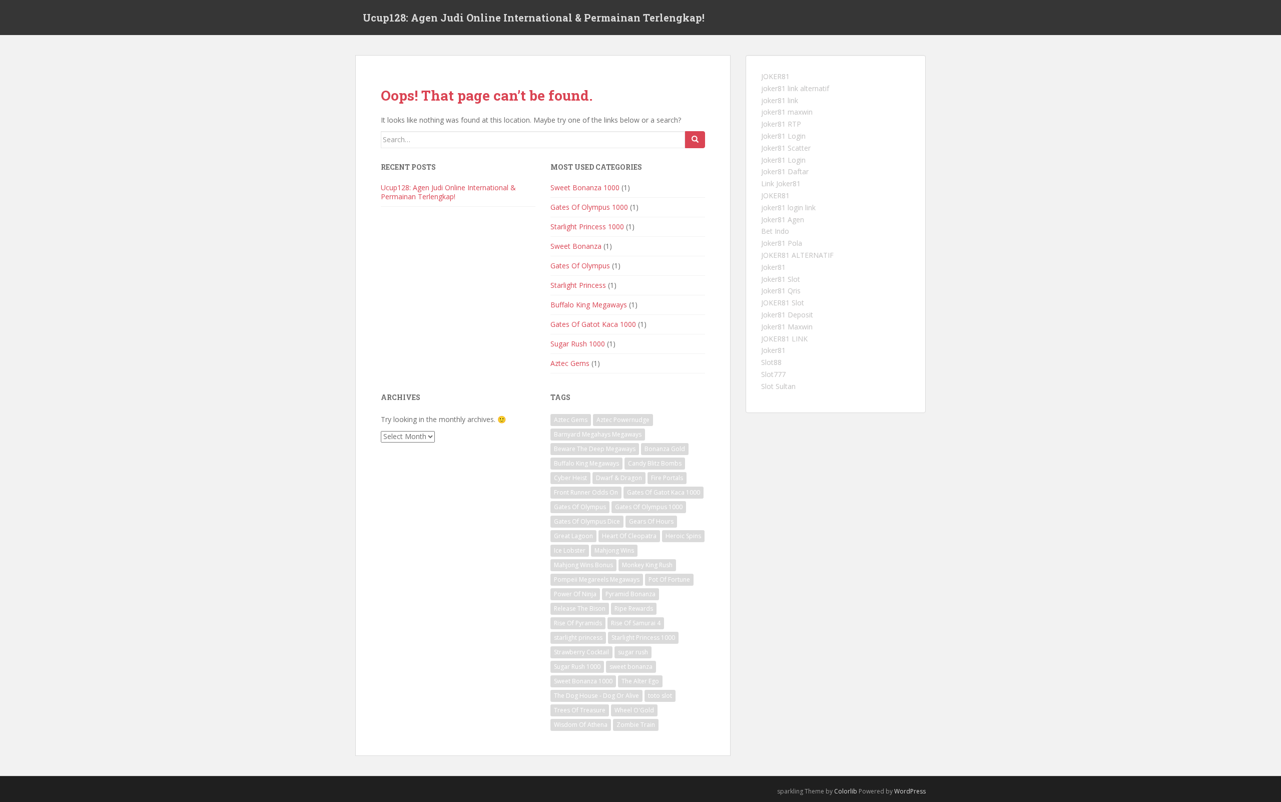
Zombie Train (635, 724)
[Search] (695, 139)
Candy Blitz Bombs (655, 463)
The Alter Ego (640, 681)
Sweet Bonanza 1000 (584, 187)
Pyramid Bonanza (630, 594)
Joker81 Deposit (787, 314)
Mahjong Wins (614, 550)
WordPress (910, 791)
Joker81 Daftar (785, 171)
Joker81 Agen (782, 219)
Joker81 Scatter (786, 148)
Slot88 (771, 362)
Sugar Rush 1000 (577, 343)
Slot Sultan (778, 386)
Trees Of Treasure (579, 710)
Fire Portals (667, 478)
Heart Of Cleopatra (629, 536)
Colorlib (845, 791)
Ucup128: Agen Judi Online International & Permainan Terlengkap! (534, 17)
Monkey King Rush (647, 565)
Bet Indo (775, 231)
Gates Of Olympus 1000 (589, 207)
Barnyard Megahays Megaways (598, 434)
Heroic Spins (683, 536)
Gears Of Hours (651, 521)
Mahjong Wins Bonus (583, 565)
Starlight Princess (578, 285)
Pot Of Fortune (669, 579)
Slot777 (773, 374)
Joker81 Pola (781, 243)
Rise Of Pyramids (578, 623)
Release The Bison (579, 608)
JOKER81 (775, 76)
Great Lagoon (573, 536)
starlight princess (578, 637)
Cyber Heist (570, 478)
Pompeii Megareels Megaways (596, 579)
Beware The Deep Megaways (594, 449)
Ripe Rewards (633, 608)
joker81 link (779, 100)
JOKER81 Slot (782, 302)
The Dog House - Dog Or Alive (596, 695)
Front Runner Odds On (586, 492)
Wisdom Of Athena (580, 724)
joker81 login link (788, 207)
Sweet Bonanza (575, 246)
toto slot (660, 695)
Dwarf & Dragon (619, 478)
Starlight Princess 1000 (587, 226)
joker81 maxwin (787, 112)
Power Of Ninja (575, 594)
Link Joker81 (781, 183)
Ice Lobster (569, 550)
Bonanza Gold (665, 449)
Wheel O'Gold (634, 710)
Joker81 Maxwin (787, 326)
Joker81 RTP (781, 124)
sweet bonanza (631, 666)
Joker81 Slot (780, 279)
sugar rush (633, 652)
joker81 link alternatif (795, 88)
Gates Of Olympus (580, 265)
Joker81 (773, 267)
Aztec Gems (569, 363)
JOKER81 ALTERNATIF (797, 255)
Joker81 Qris (781, 290)
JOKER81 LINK (784, 338)
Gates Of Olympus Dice (587, 521)
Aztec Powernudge (623, 420)
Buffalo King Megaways (588, 304)
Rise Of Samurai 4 (636, 623)
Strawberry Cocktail (581, 652)
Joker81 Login (783, 136)
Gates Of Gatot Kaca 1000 (593, 324)
